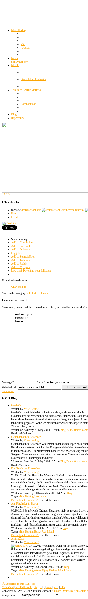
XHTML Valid (23, 587)
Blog (63, 430)
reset (49, 587)
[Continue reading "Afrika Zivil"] (20, 545)
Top (36, 587)
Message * (8, 382)
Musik (50, 531)
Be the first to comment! (25, 500)
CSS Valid (8, 587)
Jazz (36, 496)
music (43, 496)
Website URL (9, 387)
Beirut (37, 531)
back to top (8, 391)
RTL (56, 587)
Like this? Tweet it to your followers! (31, 270)
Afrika (37, 570)
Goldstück (17, 405)
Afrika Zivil (17, 538)
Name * (41, 382)
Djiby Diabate (49, 570)
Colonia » (43, 293)
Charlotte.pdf (18, 286)
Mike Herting (31, 408)
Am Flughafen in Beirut (24, 503)
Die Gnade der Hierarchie (25, 468)
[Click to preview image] (9, 223)
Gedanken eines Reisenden (26, 437)
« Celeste (32, 293)
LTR (62, 587)
